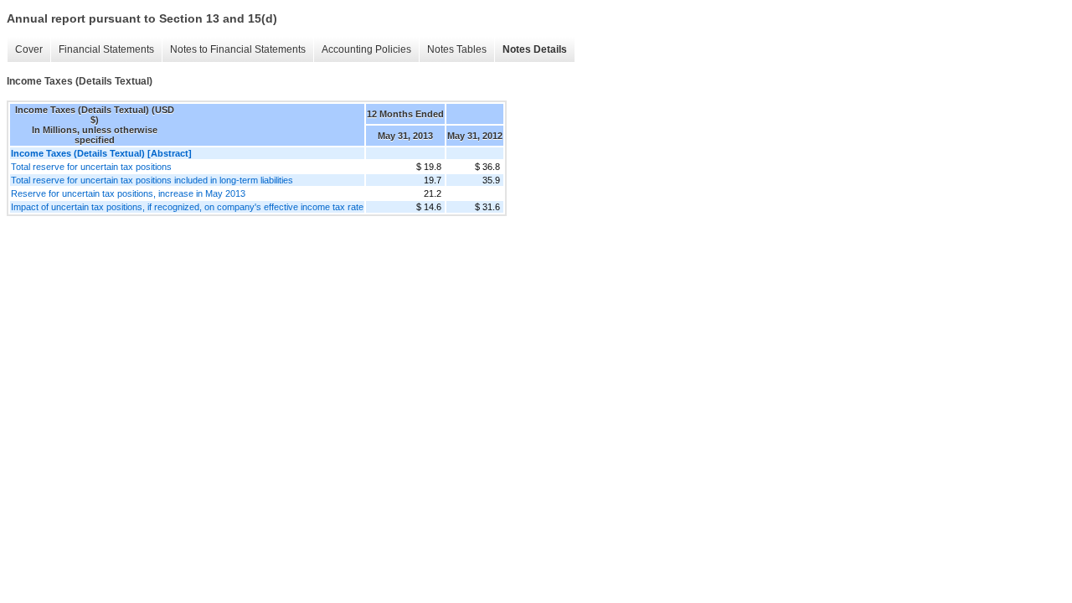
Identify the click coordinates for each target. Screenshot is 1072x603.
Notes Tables (457, 49)
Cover (29, 49)
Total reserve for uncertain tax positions (91, 167)
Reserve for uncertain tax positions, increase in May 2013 (128, 193)
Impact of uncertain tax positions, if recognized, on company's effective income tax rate (187, 207)
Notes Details (534, 49)
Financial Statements (106, 49)
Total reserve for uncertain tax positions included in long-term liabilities (152, 180)
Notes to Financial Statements (238, 49)
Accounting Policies (366, 49)
